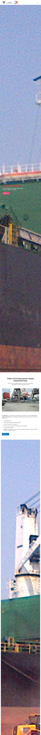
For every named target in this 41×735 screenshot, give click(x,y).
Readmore (5, 434)
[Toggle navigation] (38, 3)
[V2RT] (10, 2)
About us (6, 193)
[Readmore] (20, 399)
